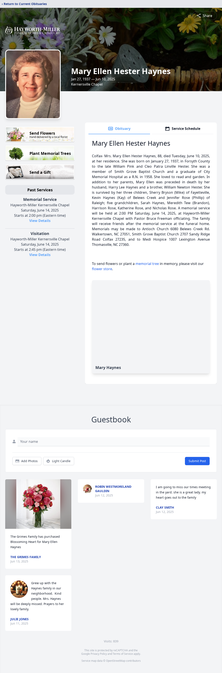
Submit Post (197, 461)
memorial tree (147, 263)
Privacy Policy (99, 654)
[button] (38, 504)
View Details (40, 220)
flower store (102, 268)
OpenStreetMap (115, 661)
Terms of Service (123, 654)
